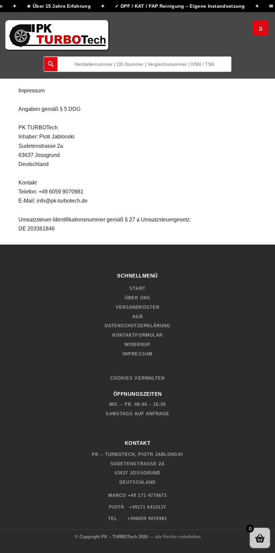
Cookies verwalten (137, 378)
